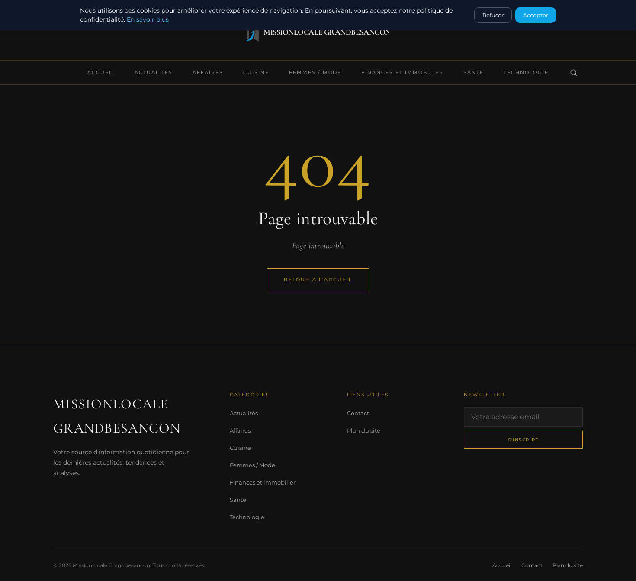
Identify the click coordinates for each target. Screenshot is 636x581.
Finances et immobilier (402, 72)
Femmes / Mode (315, 72)
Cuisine (256, 72)
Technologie (526, 72)
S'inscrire (523, 440)
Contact (358, 413)
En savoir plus (148, 19)
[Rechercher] (574, 73)
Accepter (535, 15)
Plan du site (363, 430)
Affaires (208, 72)
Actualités (154, 72)
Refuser (493, 15)
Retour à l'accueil (318, 279)
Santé (473, 72)
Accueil (101, 72)
